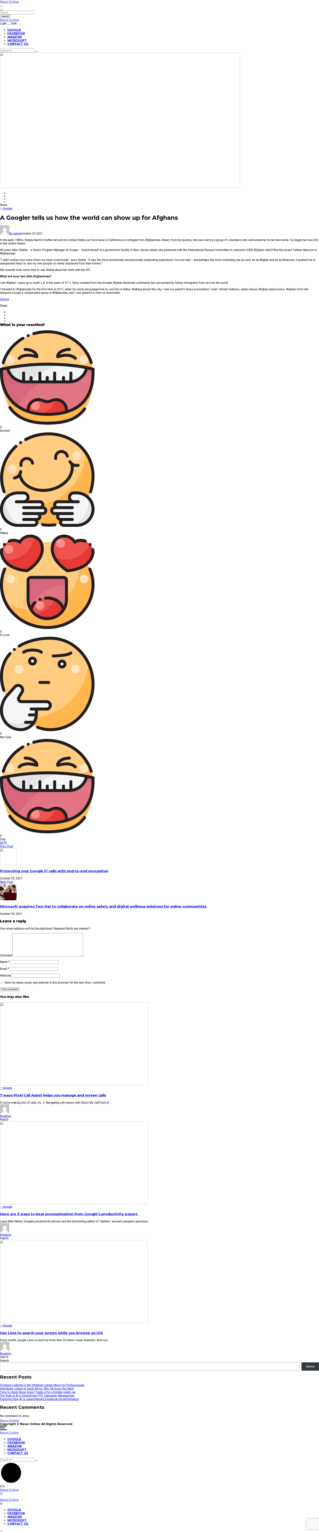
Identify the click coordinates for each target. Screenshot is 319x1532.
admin (15, 233)
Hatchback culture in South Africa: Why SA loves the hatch (37, 1388)
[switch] (1, 6)
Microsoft (17, 40)
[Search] (36, 51)
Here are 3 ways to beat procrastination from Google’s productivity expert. (69, 1214)
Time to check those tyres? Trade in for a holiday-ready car (38, 1392)
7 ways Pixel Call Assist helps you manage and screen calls (53, 1095)
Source (4, 299)
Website (5, 975)
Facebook (16, 33)
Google (14, 30)
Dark (14, 23)
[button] (159, 381)
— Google (6, 208)
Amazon (14, 37)
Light (3, 23)
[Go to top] (1, 1531)
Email (4, 969)
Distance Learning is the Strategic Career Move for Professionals (42, 1385)
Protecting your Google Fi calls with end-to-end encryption (54, 871)
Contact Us (17, 44)
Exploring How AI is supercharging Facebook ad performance (39, 1399)
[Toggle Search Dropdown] (1, 9)
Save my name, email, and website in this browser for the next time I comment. (55, 982)
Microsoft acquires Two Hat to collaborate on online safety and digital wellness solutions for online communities (103, 906)
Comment (6, 955)
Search (5, 16)
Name (5, 962)
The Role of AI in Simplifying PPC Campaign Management (37, 1395)
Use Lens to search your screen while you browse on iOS (51, 1333)
